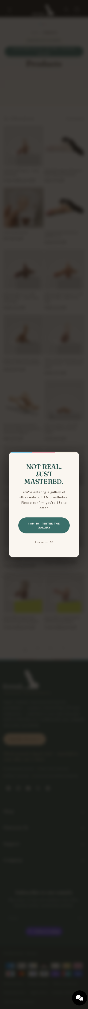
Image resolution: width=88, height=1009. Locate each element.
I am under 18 (44, 542)
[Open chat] (79, 997)
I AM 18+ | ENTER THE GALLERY (44, 525)
